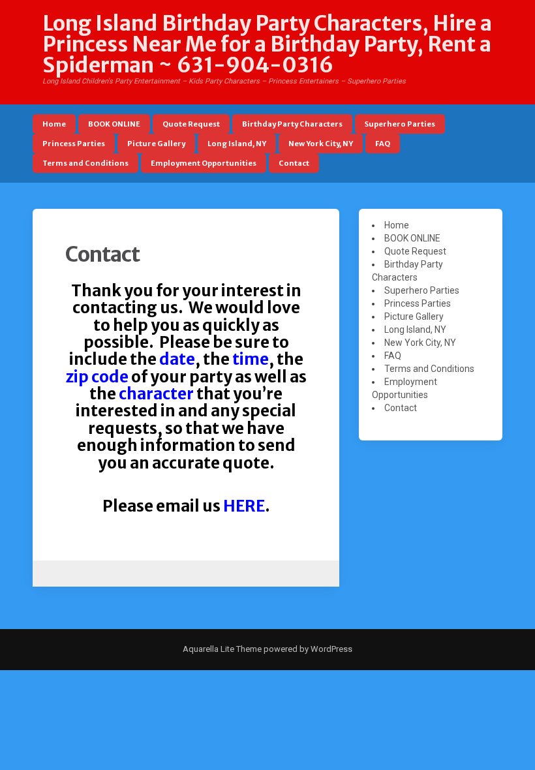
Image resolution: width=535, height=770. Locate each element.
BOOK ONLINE (114, 124)
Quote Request (191, 124)
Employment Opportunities (203, 163)
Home (54, 124)
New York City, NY (320, 143)
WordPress (330, 649)
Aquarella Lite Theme (222, 649)
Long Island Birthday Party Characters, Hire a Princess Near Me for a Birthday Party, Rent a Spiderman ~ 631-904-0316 (267, 44)
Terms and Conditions (85, 163)
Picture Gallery (156, 143)
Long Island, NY (236, 143)
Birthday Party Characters (292, 124)
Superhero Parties (400, 124)
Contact (294, 163)
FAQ (382, 143)
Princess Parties (73, 143)
